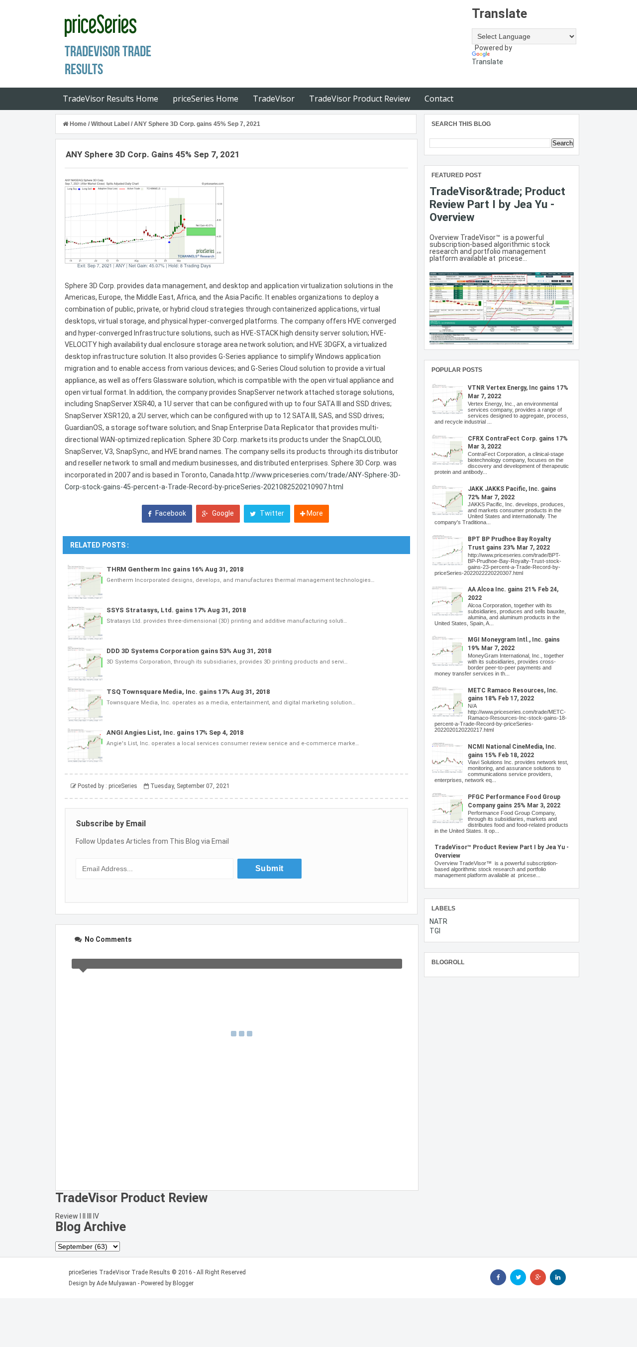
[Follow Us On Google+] (538, 1277)
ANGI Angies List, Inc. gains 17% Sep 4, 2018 (174, 732)
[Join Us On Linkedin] (558, 1277)
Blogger (183, 1283)
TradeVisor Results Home (110, 98)
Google (222, 513)
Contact (439, 98)
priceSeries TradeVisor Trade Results (119, 1272)
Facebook (170, 513)
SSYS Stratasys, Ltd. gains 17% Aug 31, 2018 (176, 610)
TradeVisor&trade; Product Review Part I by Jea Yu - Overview (497, 204)
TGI (434, 931)
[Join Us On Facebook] (498, 1277)
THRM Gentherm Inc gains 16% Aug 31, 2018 (174, 569)
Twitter (271, 513)
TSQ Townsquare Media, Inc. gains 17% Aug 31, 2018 (188, 691)
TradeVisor (274, 98)
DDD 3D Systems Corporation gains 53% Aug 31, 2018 (188, 651)
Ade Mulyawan (116, 1283)
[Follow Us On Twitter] (518, 1277)
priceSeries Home (205, 98)
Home (78, 123)
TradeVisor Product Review (359, 98)
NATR (438, 921)
